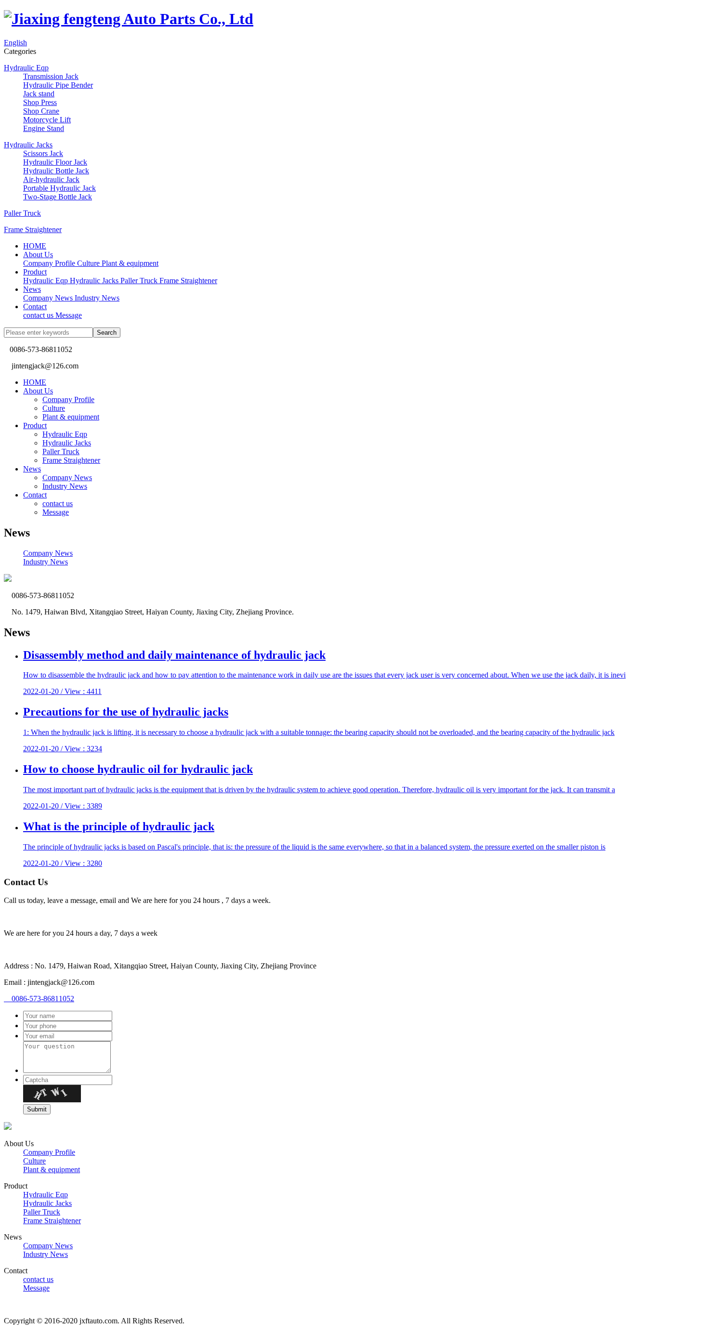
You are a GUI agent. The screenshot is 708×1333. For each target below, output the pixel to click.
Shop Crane (41, 111)
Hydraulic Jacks (28, 145)
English (15, 43)
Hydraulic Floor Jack (55, 162)
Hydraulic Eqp (26, 68)
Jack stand (38, 94)
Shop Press (40, 102)
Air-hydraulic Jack (51, 179)
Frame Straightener (33, 229)
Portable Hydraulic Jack (59, 188)
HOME (34, 246)
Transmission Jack (51, 76)
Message (55, 512)
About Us (38, 254)
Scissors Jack (43, 153)
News (32, 289)
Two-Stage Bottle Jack (57, 197)
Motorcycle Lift (47, 120)
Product (35, 272)
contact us (57, 503)
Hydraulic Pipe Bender (58, 85)
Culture (53, 408)
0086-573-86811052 (39, 998)
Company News (67, 477)
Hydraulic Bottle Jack (56, 171)
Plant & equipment (70, 417)
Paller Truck (22, 213)
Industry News (64, 486)
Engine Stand (43, 128)
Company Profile (68, 399)
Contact (35, 306)
